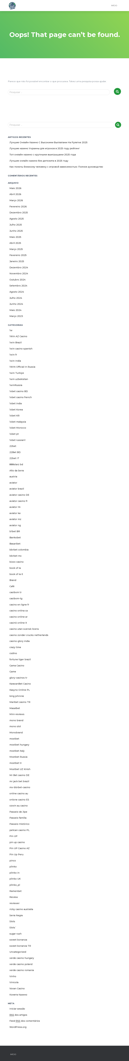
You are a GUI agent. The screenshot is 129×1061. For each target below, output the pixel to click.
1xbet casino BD (18, 391)
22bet (12, 446)
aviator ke (15, 513)
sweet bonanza (18, 939)
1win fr (13, 354)
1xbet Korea (16, 409)
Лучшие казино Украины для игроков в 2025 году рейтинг (44, 148)
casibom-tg (15, 598)
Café (11, 586)
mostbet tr (15, 763)
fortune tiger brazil (20, 659)
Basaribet (14, 543)
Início (114, 5)
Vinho (12, 976)
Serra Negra (16, 915)
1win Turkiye (16, 373)
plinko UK (15, 878)
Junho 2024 (16, 304)
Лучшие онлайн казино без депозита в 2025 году (38, 160)
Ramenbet (15, 891)
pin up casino (17, 842)
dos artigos (18, 1014)
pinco (12, 860)
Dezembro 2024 (18, 267)
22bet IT (14, 458)
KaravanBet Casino (20, 683)
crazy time (15, 647)
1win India (15, 360)
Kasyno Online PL (19, 689)
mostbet (14, 738)
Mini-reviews (16, 714)
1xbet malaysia (17, 421)
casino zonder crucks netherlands (28, 635)
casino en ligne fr (19, 604)
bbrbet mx (15, 555)
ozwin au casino (18, 805)
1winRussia (15, 385)
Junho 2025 (16, 230)
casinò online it (18, 622)
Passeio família (17, 817)
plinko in (14, 872)
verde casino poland (20, 964)
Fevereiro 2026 (18, 206)
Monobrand (16, 732)
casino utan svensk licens (24, 629)
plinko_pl (14, 885)
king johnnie (16, 696)
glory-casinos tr (18, 677)
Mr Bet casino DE (19, 775)
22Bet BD (15, 452)
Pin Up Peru (16, 854)
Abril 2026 (15, 194)
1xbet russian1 (17, 440)
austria (13, 476)
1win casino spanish (20, 348)
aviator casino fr (18, 501)
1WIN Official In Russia (22, 366)
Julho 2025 (15, 224)
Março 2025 (16, 249)
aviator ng (15, 525)
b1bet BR (14, 531)
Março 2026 (16, 200)
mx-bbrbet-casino (19, 787)
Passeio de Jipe (18, 811)
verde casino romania (21, 970)
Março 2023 (16, 316)
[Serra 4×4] (12, 5)
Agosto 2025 (16, 218)
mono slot (15, 726)
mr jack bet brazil (19, 781)
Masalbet (14, 708)
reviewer (14, 903)
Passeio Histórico (19, 824)
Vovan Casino (17, 988)
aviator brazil (16, 488)
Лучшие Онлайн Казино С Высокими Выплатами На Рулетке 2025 (48, 142)
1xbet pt (14, 434)
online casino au (18, 793)
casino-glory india (19, 641)
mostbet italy (17, 750)
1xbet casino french (20, 397)
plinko (13, 866)
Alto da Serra (16, 470)
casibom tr (15, 592)
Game (12, 671)
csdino (13, 653)
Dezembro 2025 (18, 212)
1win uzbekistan (18, 379)
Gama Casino (16, 665)
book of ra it (16, 574)
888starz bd (16, 464)
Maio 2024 (15, 310)
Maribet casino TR (19, 702)
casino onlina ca (18, 610)
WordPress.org (17, 1027)
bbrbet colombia (18, 549)
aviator (13, 482)
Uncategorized (17, 951)
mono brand (16, 720)
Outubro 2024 (17, 279)
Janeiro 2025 (16, 261)
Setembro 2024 (18, 285)
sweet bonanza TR (20, 945)
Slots (12, 921)
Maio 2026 (15, 188)
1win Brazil (15, 342)
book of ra (15, 568)
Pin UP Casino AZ (19, 848)
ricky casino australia (21, 909)
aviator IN (14, 507)
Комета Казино (18, 994)
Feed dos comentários (24, 1020)
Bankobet (15, 537)
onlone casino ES (19, 799)
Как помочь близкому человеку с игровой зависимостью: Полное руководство (56, 166)
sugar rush (15, 933)
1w (10, 330)
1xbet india (15, 403)
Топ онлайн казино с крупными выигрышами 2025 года (42, 154)
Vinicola (13, 982)
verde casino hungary (21, 958)
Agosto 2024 (16, 291)
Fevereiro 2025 (18, 255)
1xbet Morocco (17, 427)
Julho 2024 (15, 298)
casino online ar (18, 616)
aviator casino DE (19, 494)
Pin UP (13, 836)
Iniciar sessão (17, 1008)
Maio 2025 (15, 237)
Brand (12, 580)
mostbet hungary (19, 744)
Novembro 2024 (18, 273)
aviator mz (15, 519)
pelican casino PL (19, 830)
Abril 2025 (15, 243)
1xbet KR (14, 415)
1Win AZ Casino (18, 336)
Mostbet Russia (18, 756)
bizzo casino (16, 561)
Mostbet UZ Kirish (19, 769)
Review (13, 897)
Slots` (12, 927)
